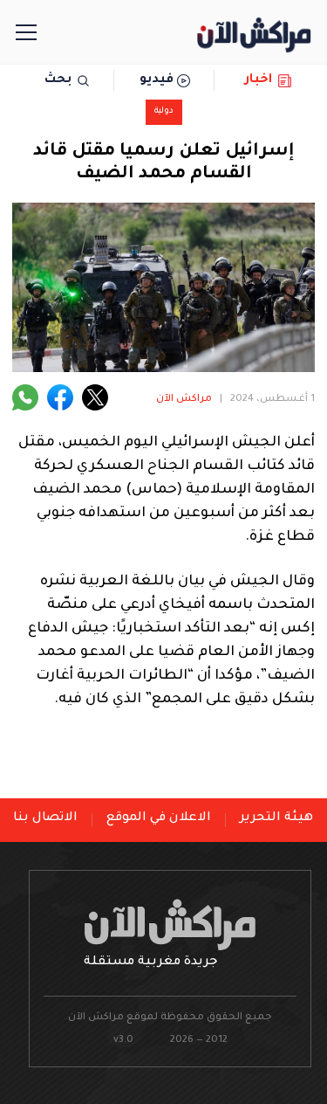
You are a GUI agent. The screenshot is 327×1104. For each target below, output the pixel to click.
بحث (58, 80)
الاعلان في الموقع (158, 818)
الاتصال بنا (45, 818)
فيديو (157, 80)
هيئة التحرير (276, 818)
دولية (164, 111)
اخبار (258, 80)
